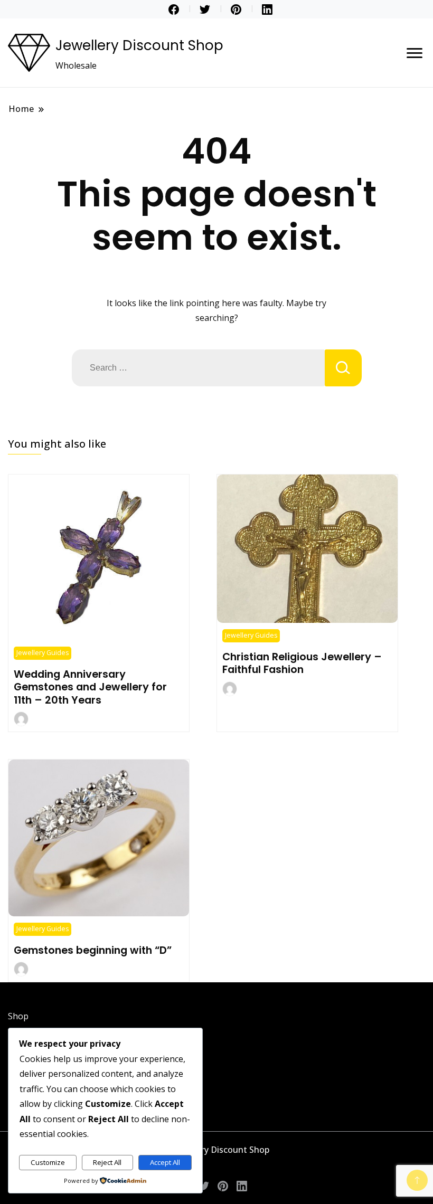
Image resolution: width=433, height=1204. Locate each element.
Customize (48, 1162)
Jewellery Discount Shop (139, 45)
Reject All (107, 1162)
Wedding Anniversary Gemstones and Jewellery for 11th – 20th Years (90, 687)
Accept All (165, 1162)
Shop (18, 1016)
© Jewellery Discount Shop (216, 1149)
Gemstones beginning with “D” (93, 950)
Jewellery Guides (42, 652)
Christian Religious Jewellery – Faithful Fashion (302, 663)
